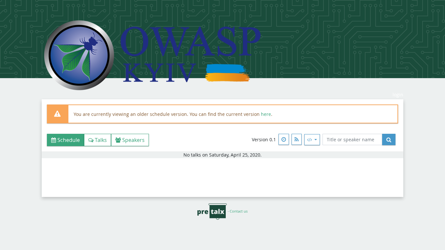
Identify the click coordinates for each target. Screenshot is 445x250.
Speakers (133, 140)
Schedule (68, 140)
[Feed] (297, 139)
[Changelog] (284, 139)
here (266, 114)
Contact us (239, 211)
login (398, 94)
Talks (100, 140)
